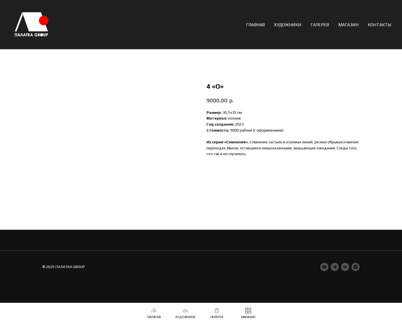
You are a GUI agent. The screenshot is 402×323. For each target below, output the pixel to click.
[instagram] (355, 267)
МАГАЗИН (348, 24)
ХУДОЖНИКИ (287, 24)
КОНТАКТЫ (379, 24)
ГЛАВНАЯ (255, 24)
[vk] (345, 267)
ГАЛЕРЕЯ (320, 24)
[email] (324, 267)
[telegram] (335, 267)
